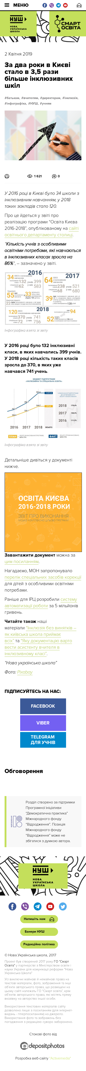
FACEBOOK (43, 706)
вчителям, (31, 98)
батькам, (13, 98)
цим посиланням (22, 561)
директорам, (51, 98)
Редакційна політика (39, 944)
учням (46, 103)
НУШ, (34, 103)
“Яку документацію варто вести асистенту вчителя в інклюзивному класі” (38, 647)
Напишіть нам (79, 5)
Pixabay (25, 672)
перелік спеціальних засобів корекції (43, 577)
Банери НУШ (34, 932)
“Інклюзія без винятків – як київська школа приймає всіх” (40, 634)
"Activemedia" (60, 1058)
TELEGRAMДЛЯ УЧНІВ (43, 739)
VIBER (43, 723)
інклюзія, (71, 98)
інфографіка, (17, 103)
